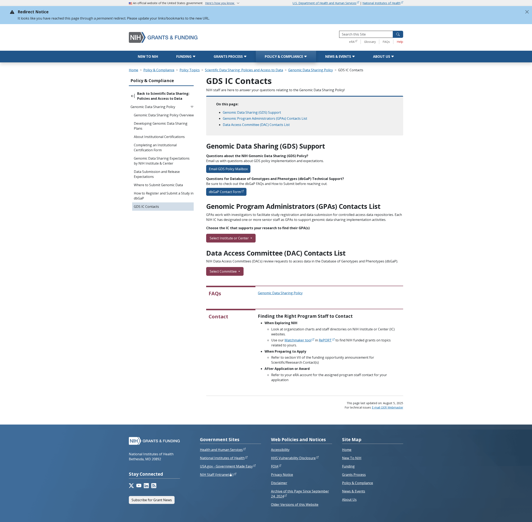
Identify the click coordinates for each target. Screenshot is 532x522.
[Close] (527, 12)
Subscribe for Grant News (152, 500)
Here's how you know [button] (220, 3)
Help (400, 42)
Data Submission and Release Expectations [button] (157, 174)
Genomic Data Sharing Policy (310, 70)
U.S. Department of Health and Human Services (324, 3)
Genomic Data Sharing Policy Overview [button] (164, 115)
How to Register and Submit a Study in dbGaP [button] (163, 196)
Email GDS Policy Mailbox (228, 169)
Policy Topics (190, 70)
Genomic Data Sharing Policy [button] (153, 107)
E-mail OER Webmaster (387, 407)
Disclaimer (279, 483)
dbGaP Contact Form (225, 192)
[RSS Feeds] (153, 485)
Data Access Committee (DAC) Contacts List (256, 124)
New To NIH (351, 458)
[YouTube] (138, 485)
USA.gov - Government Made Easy (226, 466)
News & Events (338, 56)
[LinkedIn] (146, 485)
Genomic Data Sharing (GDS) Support (252, 112)
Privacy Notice (282, 474)
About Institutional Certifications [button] (159, 136)
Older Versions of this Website (294, 504)
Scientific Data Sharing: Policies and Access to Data (244, 70)
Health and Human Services (221, 449)
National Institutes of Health (381, 3)
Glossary (370, 42)
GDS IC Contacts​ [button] (146, 206)
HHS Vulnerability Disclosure (293, 458)
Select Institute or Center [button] (230, 238)
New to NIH (148, 56)
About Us (382, 56)
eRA (352, 42)
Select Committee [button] (224, 271)
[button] (161, 96)
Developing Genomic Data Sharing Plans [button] (160, 126)
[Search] (398, 34)
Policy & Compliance (284, 56)
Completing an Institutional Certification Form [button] (155, 147)
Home (133, 70)
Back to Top (513, 514)
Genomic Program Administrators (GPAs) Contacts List (265, 118)
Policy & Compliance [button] (152, 80)
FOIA (274, 466)
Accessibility (280, 449)
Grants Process (229, 56)
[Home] (181, 37)
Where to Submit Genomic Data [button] (158, 185)
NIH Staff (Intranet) (216, 474)
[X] (131, 485)
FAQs (386, 42)
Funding (184, 56)
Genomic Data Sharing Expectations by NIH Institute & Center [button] (162, 161)
